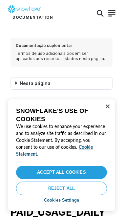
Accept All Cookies (61, 172)
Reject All (61, 188)
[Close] (107, 106)
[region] (61, 155)
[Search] (100, 13)
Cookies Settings (61, 200)
